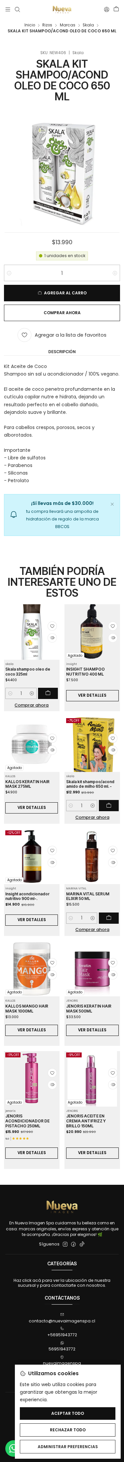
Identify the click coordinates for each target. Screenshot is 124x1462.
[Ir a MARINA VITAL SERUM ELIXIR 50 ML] (92, 856)
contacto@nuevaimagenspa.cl (62, 1321)
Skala (88, 25)
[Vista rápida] (52, 638)
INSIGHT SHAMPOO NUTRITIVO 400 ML (85, 672)
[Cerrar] (112, 503)
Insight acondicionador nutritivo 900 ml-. (27, 896)
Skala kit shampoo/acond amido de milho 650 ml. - (90, 784)
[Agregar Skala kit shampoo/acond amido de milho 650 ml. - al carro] (109, 805)
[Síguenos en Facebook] (73, 1244)
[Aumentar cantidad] (115, 273)
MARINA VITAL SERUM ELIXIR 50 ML (87, 896)
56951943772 (62, 1349)
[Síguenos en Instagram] (65, 1244)
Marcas (67, 25)
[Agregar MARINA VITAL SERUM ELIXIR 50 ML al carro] (109, 918)
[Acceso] (106, 10)
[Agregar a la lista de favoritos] (52, 626)
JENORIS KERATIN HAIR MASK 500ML (88, 1008)
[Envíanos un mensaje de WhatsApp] (13, 1448)
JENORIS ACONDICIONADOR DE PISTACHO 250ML (27, 1121)
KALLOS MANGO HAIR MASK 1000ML (26, 1008)
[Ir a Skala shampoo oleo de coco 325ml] (32, 632)
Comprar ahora (32, 705)
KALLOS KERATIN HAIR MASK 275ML (27, 784)
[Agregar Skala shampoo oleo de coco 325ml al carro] (48, 693)
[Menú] (8, 10)
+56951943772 (62, 1335)
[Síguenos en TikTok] (82, 1244)
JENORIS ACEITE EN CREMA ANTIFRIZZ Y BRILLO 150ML (86, 1121)
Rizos (47, 25)
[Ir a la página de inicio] (62, 10)
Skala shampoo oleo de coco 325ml (27, 672)
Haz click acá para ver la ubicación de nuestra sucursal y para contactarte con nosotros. (62, 1283)
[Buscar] (17, 10)
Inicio (29, 25)
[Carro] (116, 9)
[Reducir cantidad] (9, 273)
